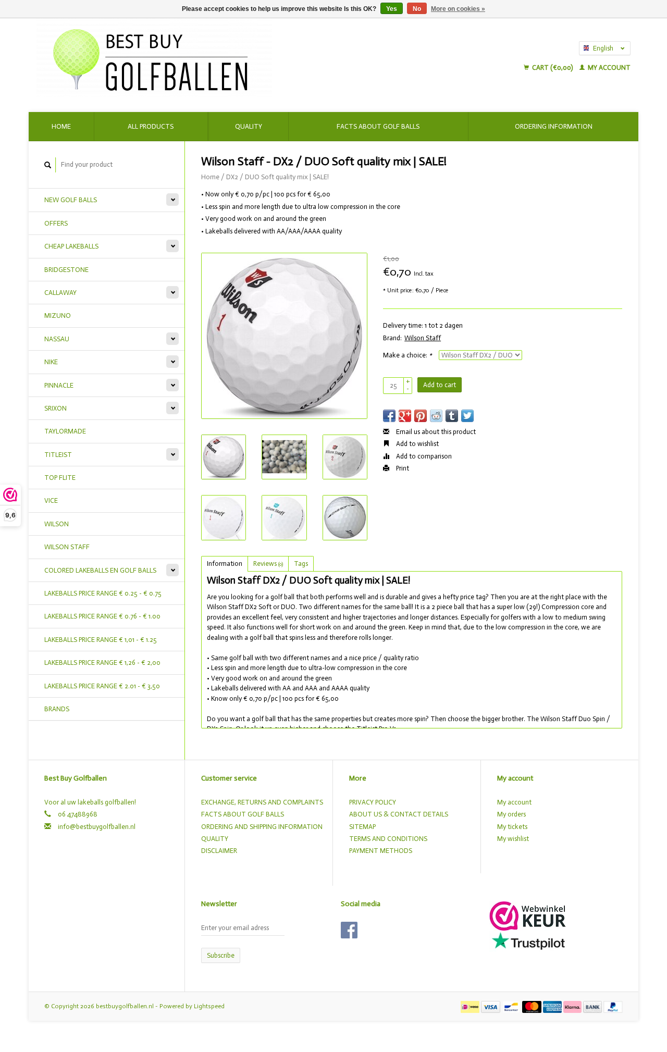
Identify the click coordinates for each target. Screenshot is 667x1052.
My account (608, 67)
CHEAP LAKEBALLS (71, 246)
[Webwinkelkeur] (527, 915)
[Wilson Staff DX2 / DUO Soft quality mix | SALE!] (284, 335)
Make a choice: (407, 355)
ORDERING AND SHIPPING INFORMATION (262, 827)
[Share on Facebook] (389, 416)
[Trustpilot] (528, 941)
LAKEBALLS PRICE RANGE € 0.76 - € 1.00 (102, 616)
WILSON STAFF (67, 547)
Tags (301, 563)
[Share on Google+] (405, 416)
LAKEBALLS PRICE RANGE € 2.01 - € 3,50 (102, 686)
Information (224, 563)
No (417, 9)
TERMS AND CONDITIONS (388, 839)
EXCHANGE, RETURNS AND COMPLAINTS (262, 802)
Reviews (268, 563)
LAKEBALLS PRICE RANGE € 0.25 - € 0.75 (103, 593)
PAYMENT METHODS (380, 851)
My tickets (512, 827)
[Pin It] (420, 416)
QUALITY (214, 839)
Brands (56, 709)
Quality (248, 126)
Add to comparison (423, 456)
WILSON (56, 524)
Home (61, 126)
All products (151, 126)
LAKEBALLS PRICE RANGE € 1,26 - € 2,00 (102, 662)
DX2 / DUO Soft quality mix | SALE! (277, 177)
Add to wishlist (416, 444)
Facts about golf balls (378, 126)
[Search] (48, 164)
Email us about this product (435, 432)
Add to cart (439, 385)
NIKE (51, 362)
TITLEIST (58, 455)
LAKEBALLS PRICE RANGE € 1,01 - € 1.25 (100, 639)
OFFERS (56, 223)
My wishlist (513, 839)
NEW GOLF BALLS (70, 200)
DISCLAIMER (219, 851)
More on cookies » (458, 9)
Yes (391, 9)
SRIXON (55, 408)
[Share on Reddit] (436, 416)
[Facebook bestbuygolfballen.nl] (349, 930)
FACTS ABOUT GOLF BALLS (242, 814)
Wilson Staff (422, 338)
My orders (511, 814)
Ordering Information (553, 126)
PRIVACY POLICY (372, 802)
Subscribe (220, 955)
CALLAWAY (60, 292)
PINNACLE (58, 385)
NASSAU (56, 339)
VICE (51, 500)
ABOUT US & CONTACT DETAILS (398, 814)
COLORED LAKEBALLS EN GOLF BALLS (100, 570)
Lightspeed (209, 1006)
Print (401, 468)
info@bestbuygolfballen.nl (96, 827)
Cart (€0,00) (552, 67)
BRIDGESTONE (66, 270)
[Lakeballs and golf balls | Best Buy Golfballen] (240, 57)
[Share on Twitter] (467, 416)
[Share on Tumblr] (452, 416)
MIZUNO (57, 315)
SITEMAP (362, 827)
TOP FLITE (60, 477)
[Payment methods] (471, 1006)
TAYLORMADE (65, 431)
